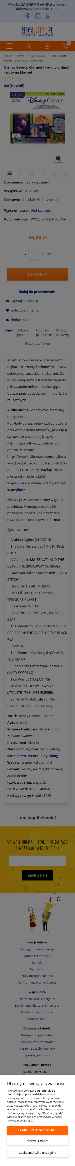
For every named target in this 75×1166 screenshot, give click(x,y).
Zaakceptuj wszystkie (38, 1130)
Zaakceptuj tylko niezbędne (37, 1152)
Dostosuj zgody (37, 1140)
